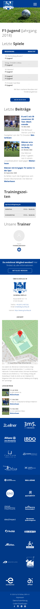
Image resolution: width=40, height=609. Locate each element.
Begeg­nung (9, 51)
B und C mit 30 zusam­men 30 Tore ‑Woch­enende (27, 120)
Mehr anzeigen (20, 100)
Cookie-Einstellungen (20, 603)
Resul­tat (31, 51)
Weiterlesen (9, 181)
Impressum (20, 597)
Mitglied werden (20, 270)
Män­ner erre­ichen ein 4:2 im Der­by (27, 145)
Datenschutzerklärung (20, 600)
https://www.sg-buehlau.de (23, 310)
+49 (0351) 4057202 (22, 305)
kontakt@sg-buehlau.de (22, 307)
